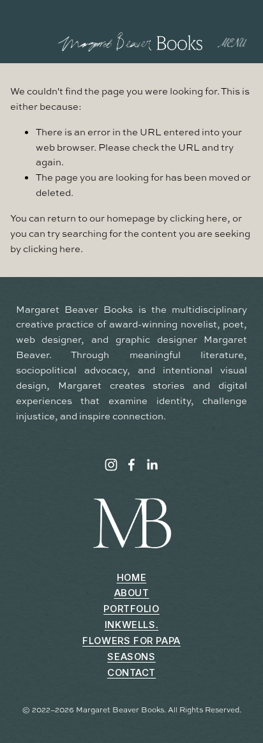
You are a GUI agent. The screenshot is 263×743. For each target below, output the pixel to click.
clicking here (198, 218)
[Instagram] (111, 464)
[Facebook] (131, 464)
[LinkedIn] (152, 464)
